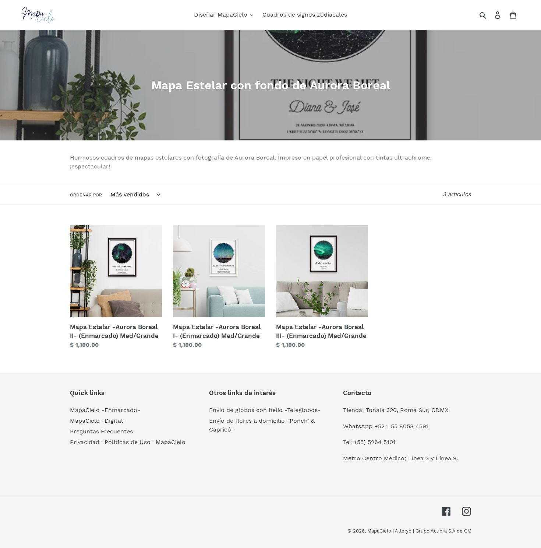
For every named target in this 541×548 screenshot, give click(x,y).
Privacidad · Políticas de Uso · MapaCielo (127, 442)
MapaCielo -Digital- (97, 420)
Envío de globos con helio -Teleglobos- (265, 409)
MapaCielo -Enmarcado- (105, 409)
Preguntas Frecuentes (101, 431)
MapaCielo (379, 531)
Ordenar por (86, 195)
